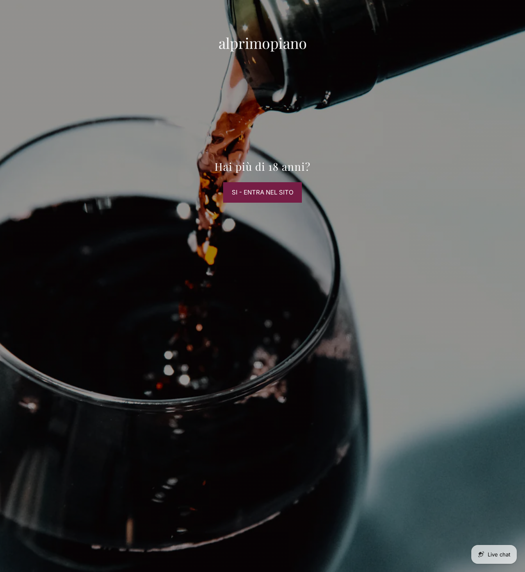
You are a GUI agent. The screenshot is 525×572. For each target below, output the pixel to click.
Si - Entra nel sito (262, 192)
